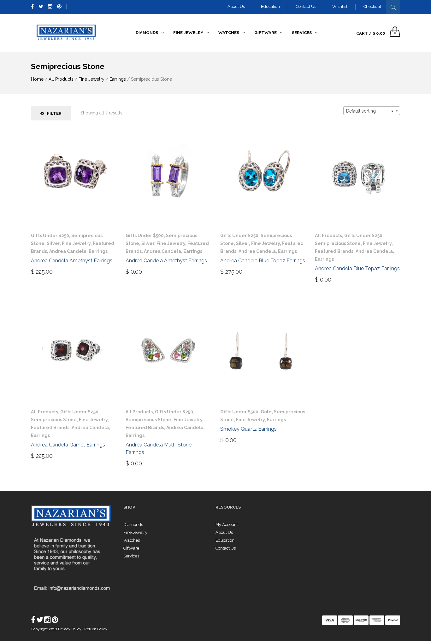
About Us (236, 6)
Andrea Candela (67, 251)
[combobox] (371, 110)
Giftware (131, 548)
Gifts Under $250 (50, 235)
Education (270, 6)
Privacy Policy (70, 629)
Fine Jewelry (91, 79)
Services (131, 556)
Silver (53, 243)
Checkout (372, 6)
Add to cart (50, 271)
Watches (131, 540)
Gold (266, 411)
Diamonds (133, 524)
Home (37, 79)
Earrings (117, 79)
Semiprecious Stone (338, 243)
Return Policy (95, 629)
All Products (61, 79)
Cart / (370, 33)
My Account (227, 524)
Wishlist (339, 6)
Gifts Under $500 (145, 235)
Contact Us (306, 6)
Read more (143, 271)
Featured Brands (334, 251)
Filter (54, 113)
